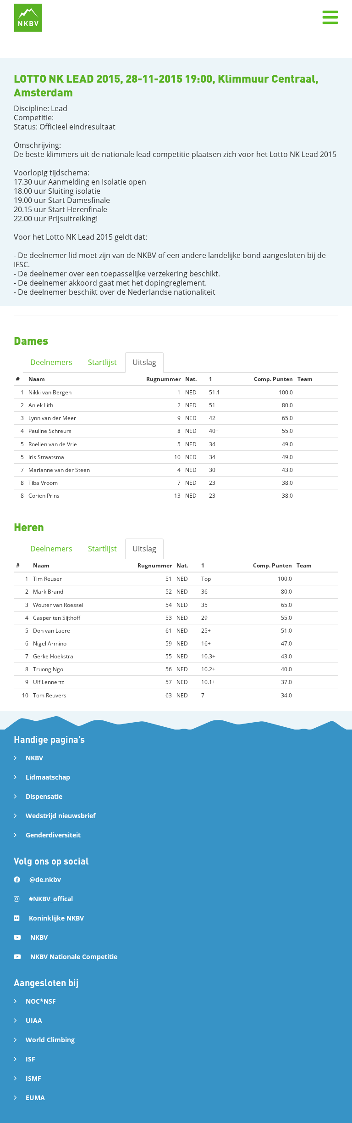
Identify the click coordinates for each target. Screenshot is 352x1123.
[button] (330, 17)
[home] (28, 18)
